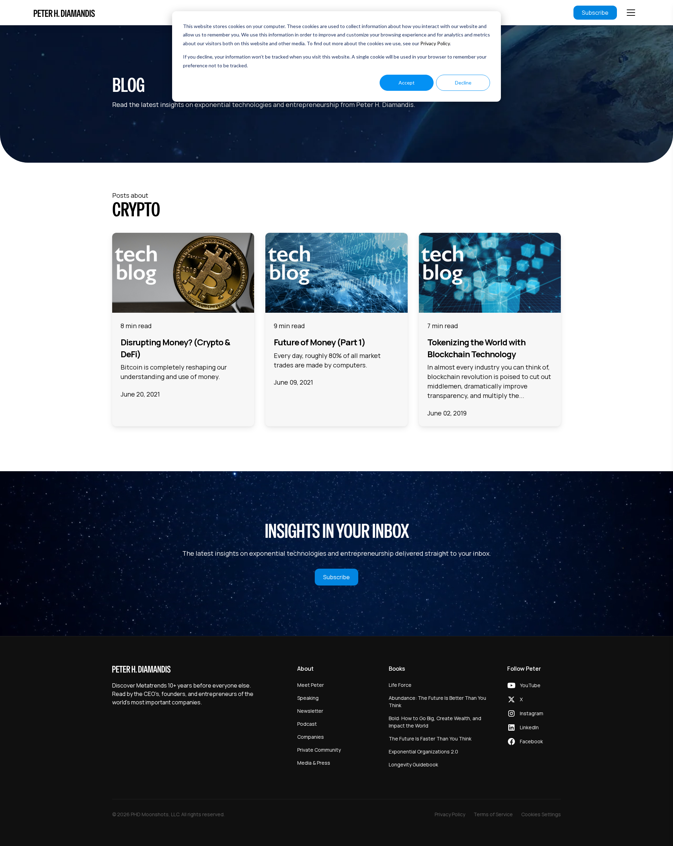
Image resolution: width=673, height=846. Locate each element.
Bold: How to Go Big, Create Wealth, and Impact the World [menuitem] (435, 722)
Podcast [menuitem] (307, 723)
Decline (463, 83)
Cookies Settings (541, 814)
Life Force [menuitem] (400, 685)
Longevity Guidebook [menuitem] (413, 764)
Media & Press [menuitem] (313, 762)
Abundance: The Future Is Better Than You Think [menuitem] (437, 702)
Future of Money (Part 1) (319, 342)
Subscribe (595, 12)
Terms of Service (493, 814)
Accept (407, 83)
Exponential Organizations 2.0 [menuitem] (423, 751)
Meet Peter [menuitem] (310, 685)
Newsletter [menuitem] (310, 711)
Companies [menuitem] (310, 736)
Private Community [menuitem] (319, 749)
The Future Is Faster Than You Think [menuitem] (430, 738)
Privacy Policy (435, 43)
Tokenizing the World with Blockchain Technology (476, 348)
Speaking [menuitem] (308, 698)
